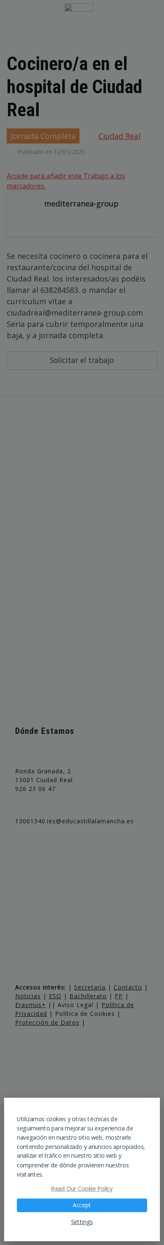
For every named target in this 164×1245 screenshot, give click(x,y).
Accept (82, 1205)
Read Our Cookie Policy (81, 1189)
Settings (82, 1222)
